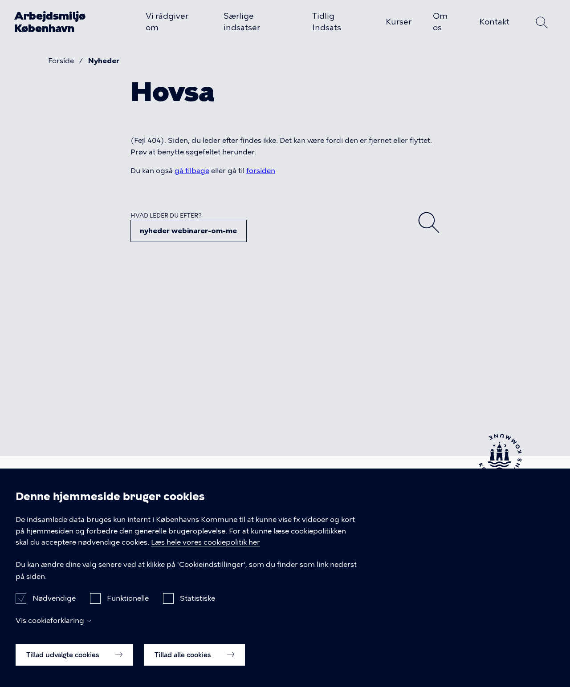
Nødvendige (54, 598)
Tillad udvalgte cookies (63, 655)
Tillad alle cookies (184, 655)
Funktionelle (128, 598)
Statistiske (197, 598)
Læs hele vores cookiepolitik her (205, 542)
